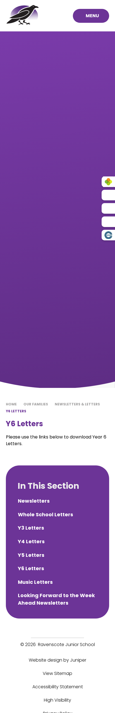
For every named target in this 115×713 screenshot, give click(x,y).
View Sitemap (57, 673)
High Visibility (57, 700)
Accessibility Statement (57, 687)
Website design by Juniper (57, 660)
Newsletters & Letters (77, 404)
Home (11, 404)
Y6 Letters (16, 411)
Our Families (35, 404)
